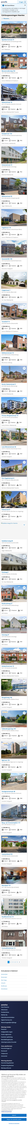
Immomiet (4, 1056)
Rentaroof (4, 1051)
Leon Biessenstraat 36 (9, 447)
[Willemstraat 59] (14, 186)
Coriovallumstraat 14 (8, 948)
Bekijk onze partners (6, 1111)
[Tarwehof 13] (14, 311)
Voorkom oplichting (6, 1037)
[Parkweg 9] (14, 562)
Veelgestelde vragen (6, 1032)
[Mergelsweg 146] (14, 687)
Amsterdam (4, 974)
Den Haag (3, 980)
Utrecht (3, 983)
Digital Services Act (6, 1020)
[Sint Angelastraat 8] (14, 468)
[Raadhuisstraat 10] (14, 906)
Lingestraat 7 (6, 290)
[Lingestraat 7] (14, 280)
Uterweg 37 (5, 635)
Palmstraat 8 (6, 509)
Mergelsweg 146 (7, 697)
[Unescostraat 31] (14, 155)
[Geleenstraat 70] (14, 92)
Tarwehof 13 (6, 321)
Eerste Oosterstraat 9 (9, 384)
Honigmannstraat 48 (8, 791)
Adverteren (4, 1009)
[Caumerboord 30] (14, 844)
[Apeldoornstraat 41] (14, 29)
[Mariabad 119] (14, 875)
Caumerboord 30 (7, 854)
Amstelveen (4, 989)
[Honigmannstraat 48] (14, 781)
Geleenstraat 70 (7, 102)
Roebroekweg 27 (7, 603)
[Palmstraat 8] (14, 499)
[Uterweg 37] (14, 624)
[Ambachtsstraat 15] (14, 656)
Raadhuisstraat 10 (7, 917)
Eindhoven (4, 986)
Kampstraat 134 (7, 133)
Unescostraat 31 (7, 165)
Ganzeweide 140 (7, 259)
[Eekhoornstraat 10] (14, 342)
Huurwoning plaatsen (7, 1063)
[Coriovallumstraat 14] (14, 938)
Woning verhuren (6, 1068)
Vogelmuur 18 (6, 227)
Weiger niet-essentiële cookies (14, 1119)
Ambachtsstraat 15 (8, 666)
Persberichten (5, 1012)
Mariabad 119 (6, 885)
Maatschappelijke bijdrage (8, 1022)
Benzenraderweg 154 (8, 71)
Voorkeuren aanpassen (14, 1123)
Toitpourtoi (4, 1053)
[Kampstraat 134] (14, 123)
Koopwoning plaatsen (7, 1065)
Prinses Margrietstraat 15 (10, 415)
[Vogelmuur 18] (14, 217)
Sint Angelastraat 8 (8, 478)
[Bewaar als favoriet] (24, 23)
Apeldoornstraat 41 (8, 40)
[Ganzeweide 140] (14, 248)
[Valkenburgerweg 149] (14, 718)
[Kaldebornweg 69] (14, 530)
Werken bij (4, 1015)
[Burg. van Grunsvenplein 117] (14, 812)
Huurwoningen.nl (6, 1048)
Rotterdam (4, 977)
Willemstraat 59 (7, 196)
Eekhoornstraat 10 (8, 353)
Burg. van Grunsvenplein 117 (11, 823)
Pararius (4, 2)
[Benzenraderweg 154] (14, 61)
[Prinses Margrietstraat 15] (14, 405)
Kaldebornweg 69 (7, 541)
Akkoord (14, 1115)
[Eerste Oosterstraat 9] (14, 374)
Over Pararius (5, 1007)
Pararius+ (4, 1029)
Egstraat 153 (6, 760)
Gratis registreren (6, 1034)
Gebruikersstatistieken (7, 1017)
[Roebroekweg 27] (14, 593)
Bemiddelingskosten (7, 1039)
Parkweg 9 (5, 572)
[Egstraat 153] (14, 750)
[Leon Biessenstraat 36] (14, 436)
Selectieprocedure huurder (8, 1042)
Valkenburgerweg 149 (9, 729)
